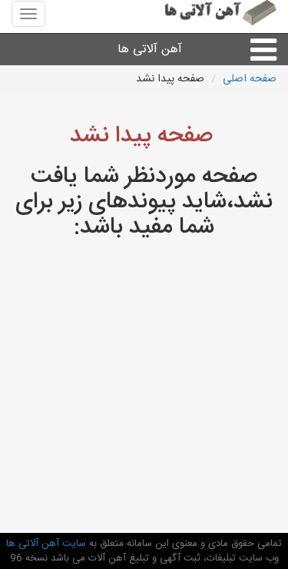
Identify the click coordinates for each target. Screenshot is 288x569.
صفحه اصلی (249, 79)
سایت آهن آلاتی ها (46, 543)
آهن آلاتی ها (150, 49)
